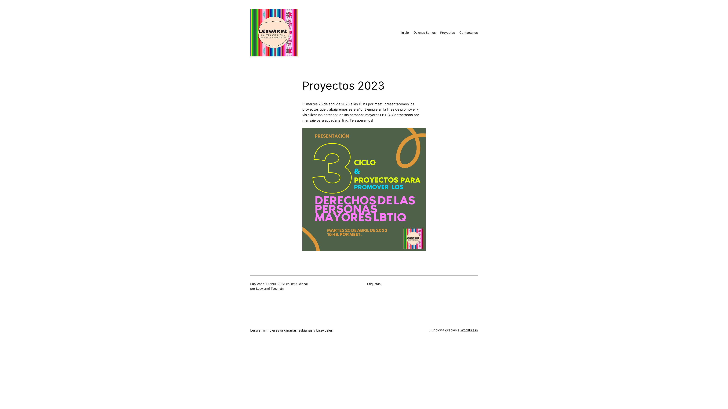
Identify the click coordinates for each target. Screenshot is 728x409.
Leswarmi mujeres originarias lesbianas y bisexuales (291, 330)
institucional (299, 284)
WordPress (469, 330)
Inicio (405, 32)
